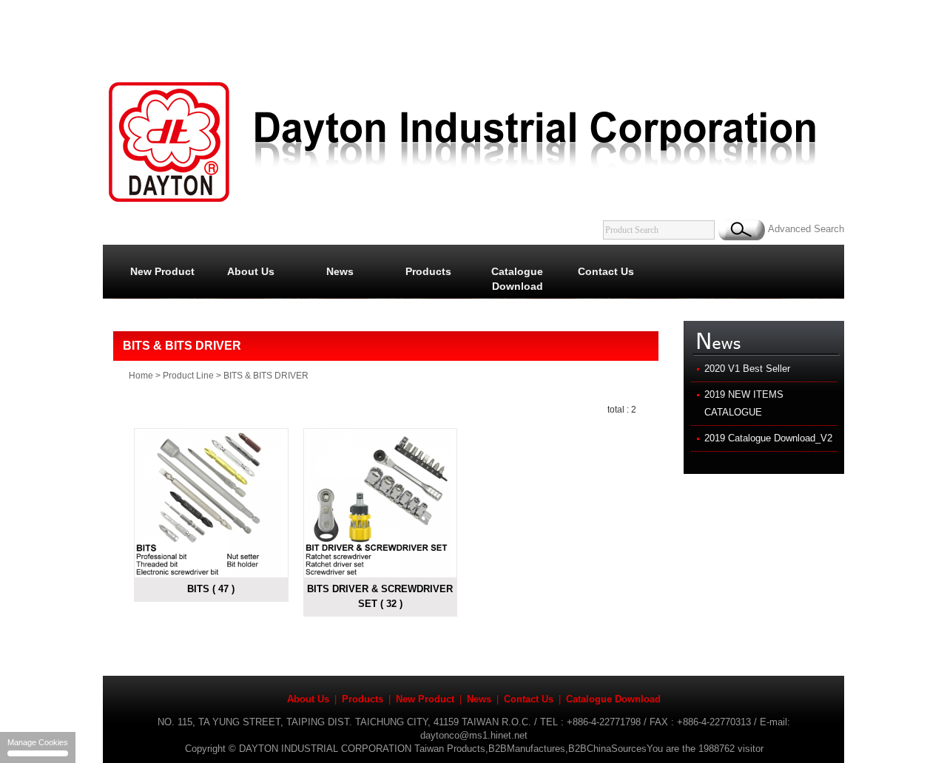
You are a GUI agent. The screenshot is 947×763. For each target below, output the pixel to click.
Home (141, 375)
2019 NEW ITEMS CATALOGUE (743, 403)
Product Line (188, 375)
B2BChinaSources (607, 748)
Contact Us (606, 271)
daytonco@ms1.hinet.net (474, 735)
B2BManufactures (526, 748)
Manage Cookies (37, 742)
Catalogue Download (517, 279)
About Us (250, 271)
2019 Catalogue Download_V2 (768, 438)
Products (428, 271)
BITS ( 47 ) (211, 588)
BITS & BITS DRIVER (266, 375)
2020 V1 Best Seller (747, 368)
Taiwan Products (449, 748)
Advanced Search (806, 228)
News (340, 271)
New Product (162, 271)
